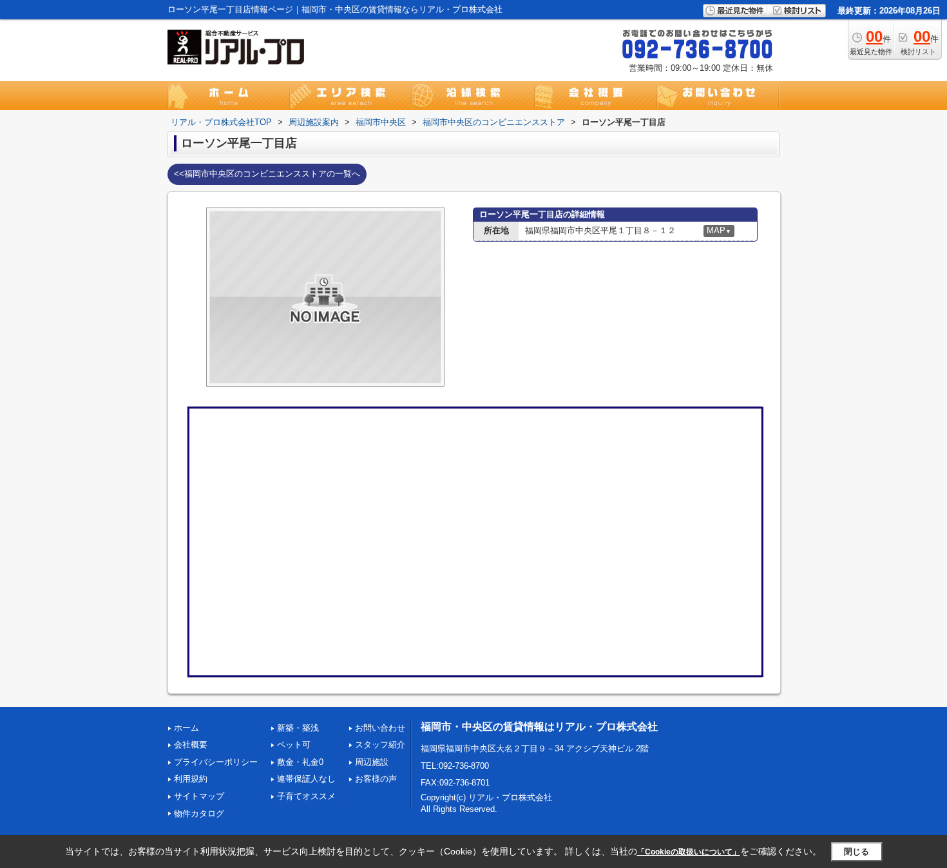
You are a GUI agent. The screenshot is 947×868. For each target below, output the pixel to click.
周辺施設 (371, 762)
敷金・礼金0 (300, 762)
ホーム (186, 728)
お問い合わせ (380, 728)
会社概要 (190, 744)
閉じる (856, 851)
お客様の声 (376, 779)
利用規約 (190, 779)
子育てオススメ (306, 796)
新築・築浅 (298, 728)
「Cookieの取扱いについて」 (688, 851)
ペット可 (294, 744)
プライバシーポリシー (216, 762)
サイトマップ (199, 796)
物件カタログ (199, 813)
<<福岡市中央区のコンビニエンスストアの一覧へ (267, 173)
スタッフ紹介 (380, 744)
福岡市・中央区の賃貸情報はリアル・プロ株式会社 (539, 726)
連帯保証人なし (306, 779)
